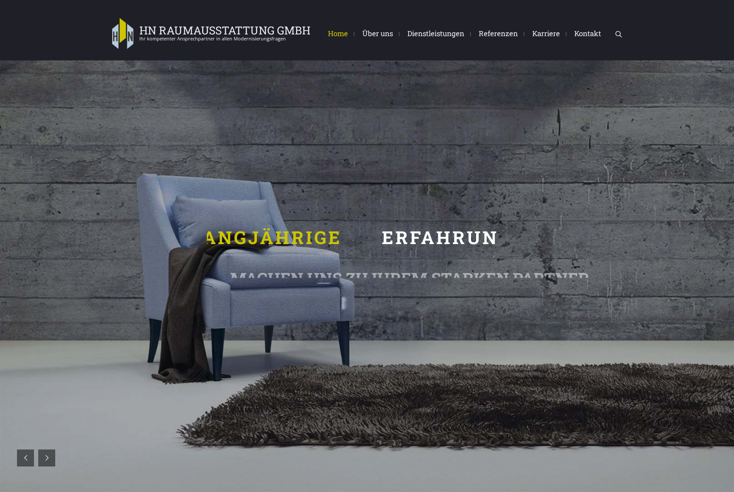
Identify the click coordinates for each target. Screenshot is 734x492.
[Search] (618, 34)
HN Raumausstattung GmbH (225, 30)
